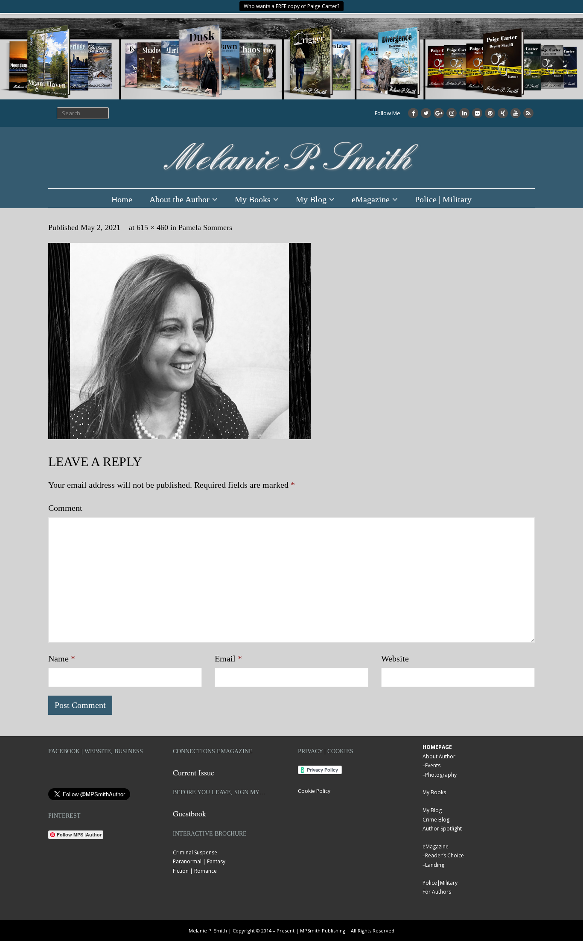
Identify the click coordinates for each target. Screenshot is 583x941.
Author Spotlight (442, 828)
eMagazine (371, 199)
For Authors (437, 891)
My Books (253, 199)
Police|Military (440, 882)
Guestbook (189, 813)
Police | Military (443, 199)
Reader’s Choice (444, 855)
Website (395, 658)
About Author (439, 756)
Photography (441, 774)
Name (61, 658)
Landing (434, 864)
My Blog (311, 199)
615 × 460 (152, 227)
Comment (65, 508)
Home (121, 199)
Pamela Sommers (205, 227)
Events (432, 765)
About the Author (179, 199)
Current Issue (193, 772)
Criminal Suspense (195, 852)
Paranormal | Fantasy (199, 861)
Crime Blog (436, 819)
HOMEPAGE (437, 747)
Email (228, 658)
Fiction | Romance (195, 870)
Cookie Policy (314, 791)
